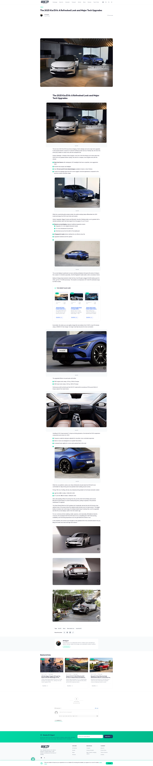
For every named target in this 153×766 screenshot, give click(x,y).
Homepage (55, 2)
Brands (73, 750)
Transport (74, 2)
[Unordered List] (68, 716)
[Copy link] (73, 632)
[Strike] (65, 716)
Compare (88, 748)
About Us (61, 2)
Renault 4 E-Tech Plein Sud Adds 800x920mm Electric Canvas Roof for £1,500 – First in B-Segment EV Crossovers (100, 678)
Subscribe (107, 736)
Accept (109, 763)
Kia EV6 (59, 628)
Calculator (67, 2)
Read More (58, 317)
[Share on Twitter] (64, 632)
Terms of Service (104, 752)
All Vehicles (74, 748)
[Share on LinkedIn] (70, 632)
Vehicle (79, 2)
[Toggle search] (109, 2)
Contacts (102, 754)
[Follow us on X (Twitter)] (106, 2)
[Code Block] (72, 716)
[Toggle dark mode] (111, 2)
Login (97, 708)
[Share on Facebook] (67, 632)
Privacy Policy (103, 750)
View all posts (66, 646)
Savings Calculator (90, 750)
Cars (42, 7)
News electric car (70, 628)
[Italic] (62, 716)
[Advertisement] (76, 28)
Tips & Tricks (96, 2)
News (84, 2)
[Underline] (63, 716)
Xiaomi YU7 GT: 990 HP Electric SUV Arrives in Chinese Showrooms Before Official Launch (75, 677)
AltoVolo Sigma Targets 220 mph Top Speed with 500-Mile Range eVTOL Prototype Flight (50, 677)
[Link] (73, 716)
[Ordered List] (67, 716)
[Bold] (60, 716)
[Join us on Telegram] (103, 2)
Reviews (89, 2)
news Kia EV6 (78, 628)
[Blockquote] (70, 716)
